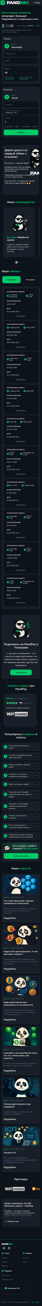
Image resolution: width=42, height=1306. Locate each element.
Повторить (21, 316)
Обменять (21, 132)
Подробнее (10, 918)
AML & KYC (6, 1275)
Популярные (11, 280)
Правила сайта (7, 1279)
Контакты (26, 1258)
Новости (7, 897)
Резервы (5, 1258)
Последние (30, 280)
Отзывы (4, 1262)
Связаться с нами (21, 856)
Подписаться (21, 672)
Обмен (25, 1262)
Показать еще (13, 1221)
